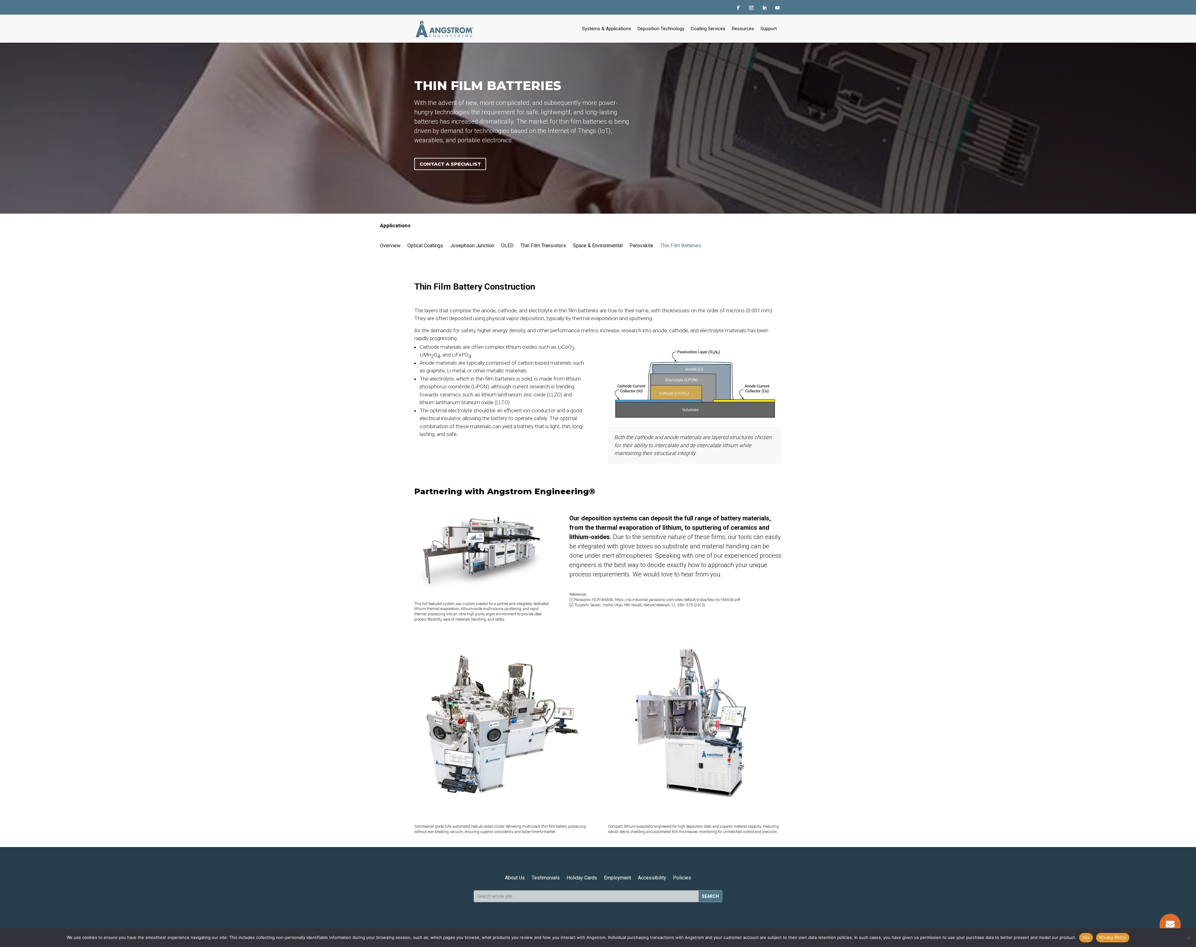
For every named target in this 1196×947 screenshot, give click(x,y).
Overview (390, 246)
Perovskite (641, 246)
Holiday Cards (582, 878)
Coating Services (708, 28)
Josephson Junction (472, 246)
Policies (682, 878)
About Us (515, 878)
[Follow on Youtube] (777, 7)
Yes (1086, 937)
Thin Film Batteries (680, 246)
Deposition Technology (661, 28)
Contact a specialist (450, 164)
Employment (617, 878)
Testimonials (546, 878)
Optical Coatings (425, 246)
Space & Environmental (598, 246)
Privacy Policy (1113, 937)
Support (769, 28)
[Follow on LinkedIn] (764, 7)
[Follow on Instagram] (751, 7)
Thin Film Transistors (543, 246)
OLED (507, 246)
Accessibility (652, 878)
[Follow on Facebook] (738, 7)
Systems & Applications (606, 28)
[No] (1188, 938)
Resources (743, 28)
